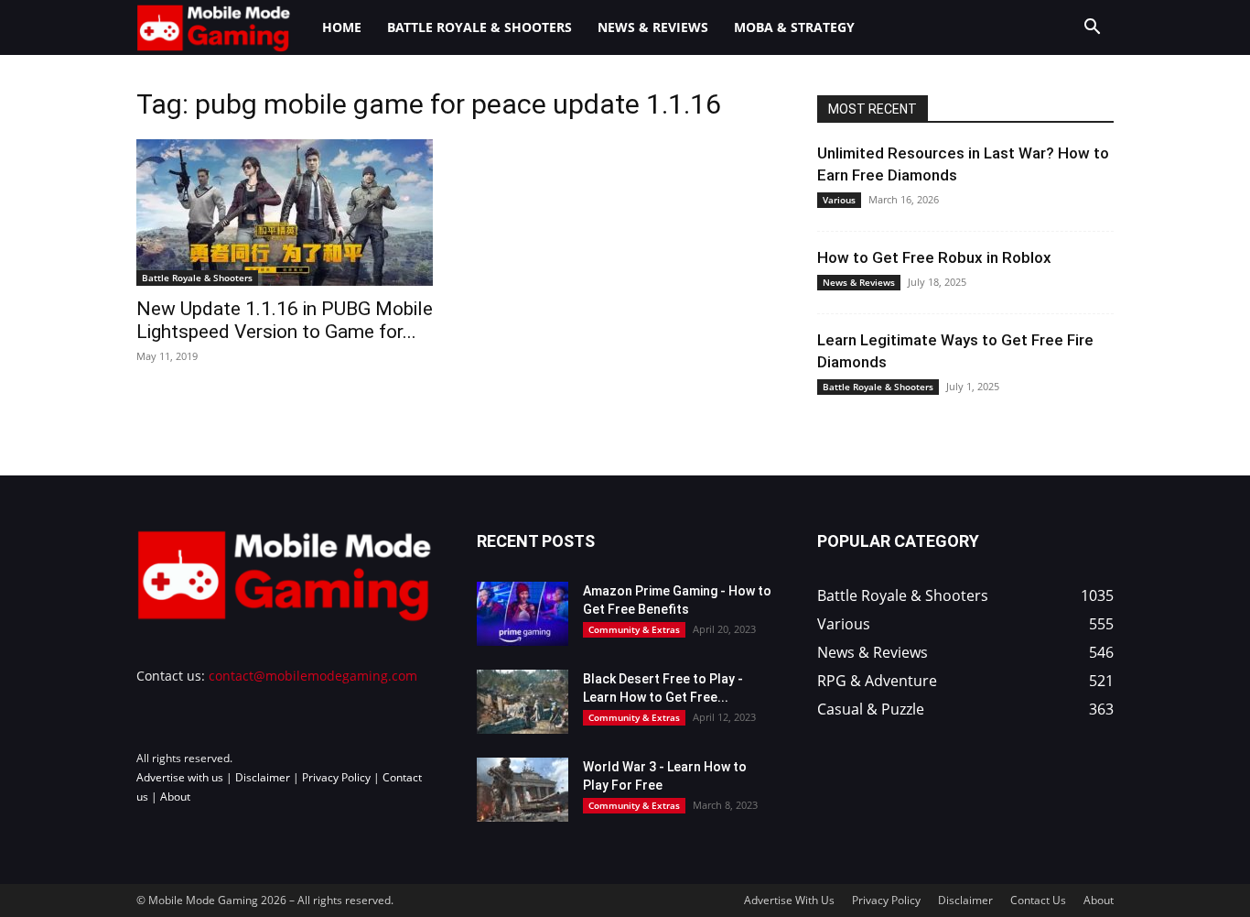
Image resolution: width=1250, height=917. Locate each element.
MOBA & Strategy (794, 27)
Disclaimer (262, 777)
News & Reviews (653, 27)
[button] (1092, 29)
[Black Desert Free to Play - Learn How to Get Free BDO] (522, 702)
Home (341, 27)
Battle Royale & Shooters (479, 27)
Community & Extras (634, 629)
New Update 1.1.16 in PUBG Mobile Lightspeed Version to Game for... (284, 320)
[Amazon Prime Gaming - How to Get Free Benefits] (522, 614)
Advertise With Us (789, 900)
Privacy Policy (336, 777)
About (175, 796)
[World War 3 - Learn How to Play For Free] (522, 790)
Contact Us (1038, 900)
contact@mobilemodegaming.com (313, 675)
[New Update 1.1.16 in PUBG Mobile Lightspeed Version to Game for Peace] (284, 212)
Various (839, 199)
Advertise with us (179, 777)
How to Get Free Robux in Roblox (934, 257)
